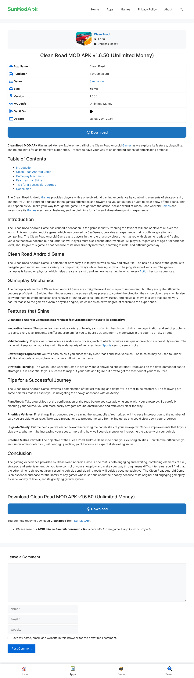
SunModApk (82, 520)
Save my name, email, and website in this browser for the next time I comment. (64, 638)
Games (125, 9)
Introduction (24, 167)
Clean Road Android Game (33, 172)
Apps (110, 9)
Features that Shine (29, 180)
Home (95, 9)
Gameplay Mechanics (30, 176)
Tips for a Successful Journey (36, 184)
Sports (106, 345)
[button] (181, 9)
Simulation (97, 81)
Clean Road (102, 34)
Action (144, 271)
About (168, 9)
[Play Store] (91, 111)
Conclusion (23, 189)
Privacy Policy (147, 9)
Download (99, 132)
